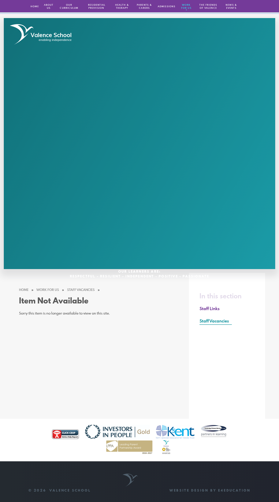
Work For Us (47, 289)
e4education (234, 490)
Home (23, 289)
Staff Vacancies (81, 289)
